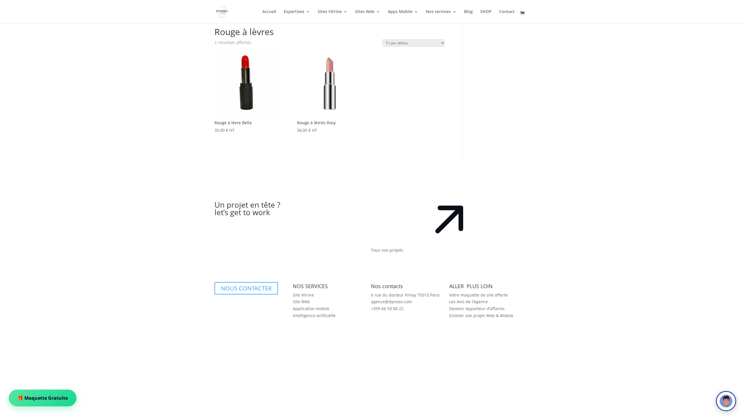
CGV (471, 329)
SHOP (486, 12)
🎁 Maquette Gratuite (42, 397)
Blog (468, 12)
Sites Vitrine (330, 12)
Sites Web (364, 12)
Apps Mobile (400, 12)
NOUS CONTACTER (246, 288)
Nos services (438, 12)
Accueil (269, 12)
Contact (507, 12)
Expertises (294, 12)
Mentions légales (277, 366)
